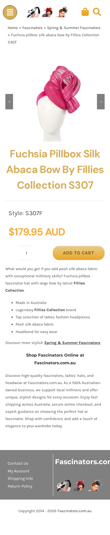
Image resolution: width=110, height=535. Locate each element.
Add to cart (78, 253)
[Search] (97, 12)
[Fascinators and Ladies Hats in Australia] (47, 12)
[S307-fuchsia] (55, 101)
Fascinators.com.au (75, 511)
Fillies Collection (49, 310)
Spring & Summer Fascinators (74, 27)
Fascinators (32, 27)
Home (13, 27)
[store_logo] (79, 481)
